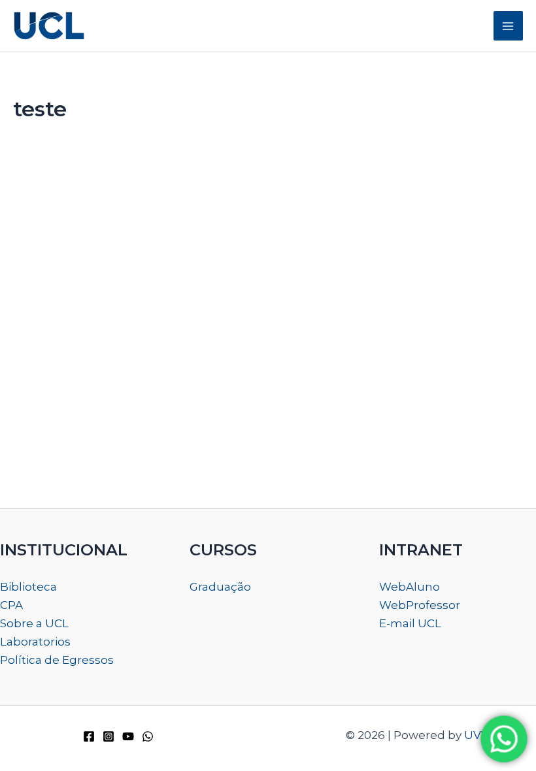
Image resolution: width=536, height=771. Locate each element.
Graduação (220, 586)
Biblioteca (28, 586)
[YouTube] (128, 736)
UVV (476, 735)
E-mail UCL (410, 623)
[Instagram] (108, 736)
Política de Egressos (57, 659)
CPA (11, 605)
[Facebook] (89, 736)
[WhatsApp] (148, 736)
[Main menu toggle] (509, 26)
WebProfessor (419, 605)
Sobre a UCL (34, 623)
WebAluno (409, 586)
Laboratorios (35, 641)
